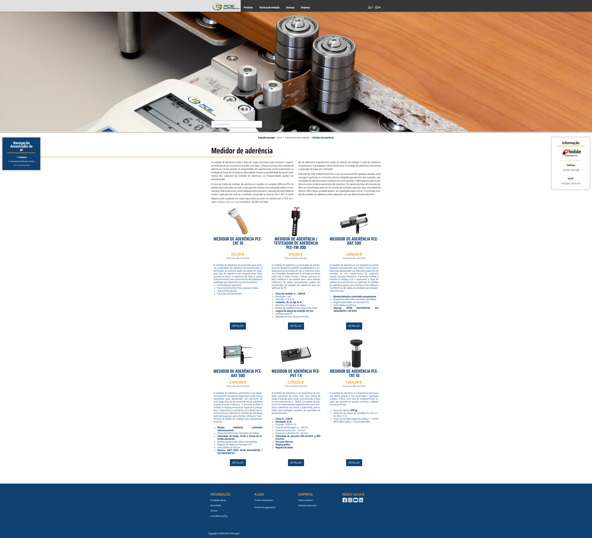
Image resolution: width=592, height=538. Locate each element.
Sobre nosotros (305, 500)
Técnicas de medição (269, 7)
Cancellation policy (219, 516)
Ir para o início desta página (21, 165)
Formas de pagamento (264, 507)
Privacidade (215, 505)
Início (279, 138)
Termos (213, 511)
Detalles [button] (238, 326)
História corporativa (307, 505)
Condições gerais (218, 500)
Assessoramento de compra (22, 161)
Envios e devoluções (263, 500)
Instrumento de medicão (297, 138)
